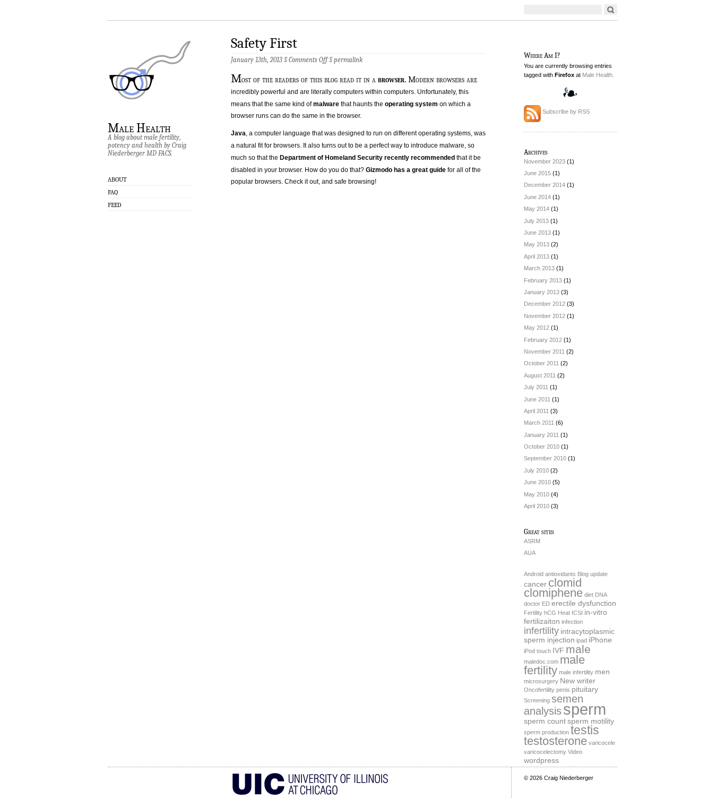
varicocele (602, 743)
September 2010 (545, 458)
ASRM (532, 541)
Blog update (592, 574)
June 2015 (537, 173)
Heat (564, 613)
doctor (532, 603)
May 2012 (536, 327)
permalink (348, 60)
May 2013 (536, 244)
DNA (601, 594)
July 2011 (536, 387)
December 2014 (544, 185)
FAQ (113, 192)
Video (575, 752)
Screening (537, 700)
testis (585, 730)
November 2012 (544, 316)
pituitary (585, 689)
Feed (115, 205)
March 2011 (539, 422)
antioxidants (560, 574)
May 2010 (536, 494)
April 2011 (536, 411)
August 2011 (540, 375)
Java (238, 133)
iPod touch (537, 651)
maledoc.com (541, 661)
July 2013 (536, 221)
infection (572, 622)
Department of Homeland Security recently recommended (367, 157)
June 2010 (537, 482)
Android (533, 574)
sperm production (546, 732)
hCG (550, 613)
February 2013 (543, 280)
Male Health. (598, 75)
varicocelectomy (545, 752)
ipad (581, 640)
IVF (558, 651)
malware (326, 104)
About (117, 179)
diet (588, 594)
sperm (584, 709)
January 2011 (541, 435)
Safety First (264, 43)
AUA (530, 553)
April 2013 (536, 256)
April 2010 (536, 506)
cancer (535, 584)
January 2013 (541, 292)
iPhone (600, 640)
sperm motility (590, 721)
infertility (541, 630)
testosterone (555, 741)
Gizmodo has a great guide (406, 170)
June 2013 (537, 232)
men (602, 672)
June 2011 (537, 399)
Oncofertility (539, 690)
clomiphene (553, 592)
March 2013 (539, 268)
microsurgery (541, 681)
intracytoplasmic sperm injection (569, 636)
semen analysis (553, 705)
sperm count (545, 721)
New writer (577, 681)
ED (546, 603)
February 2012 (543, 340)
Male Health (139, 127)
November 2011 (544, 351)
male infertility (576, 672)
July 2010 (536, 470)
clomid (565, 582)
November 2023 (544, 161)
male (578, 649)
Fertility (533, 613)
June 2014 (537, 197)
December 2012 (544, 304)
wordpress (541, 761)
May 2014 (536, 208)
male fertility (554, 665)
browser (391, 79)
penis (563, 690)
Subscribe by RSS (565, 111)
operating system (411, 104)
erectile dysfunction (583, 603)
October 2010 (541, 446)
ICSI (577, 613)
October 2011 (541, 363)
